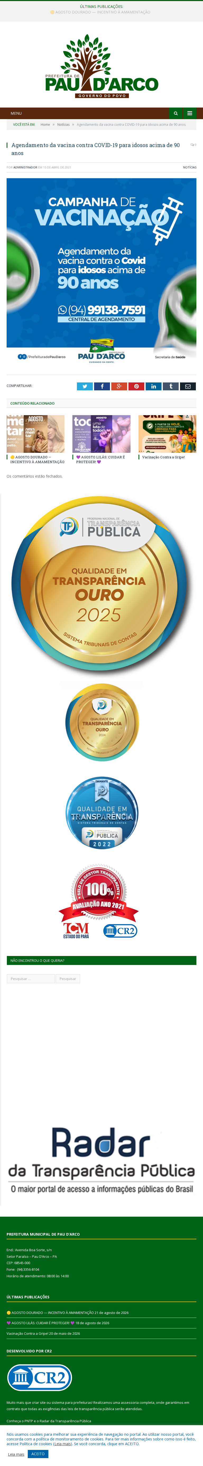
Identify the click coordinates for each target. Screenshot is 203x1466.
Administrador (25, 167)
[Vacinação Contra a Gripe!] (167, 434)
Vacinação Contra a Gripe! (163, 457)
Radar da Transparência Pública (65, 1421)
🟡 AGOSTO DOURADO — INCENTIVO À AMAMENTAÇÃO (37, 459)
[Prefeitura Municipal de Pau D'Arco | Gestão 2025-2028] (101, 65)
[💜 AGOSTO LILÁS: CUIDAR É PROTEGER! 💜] (101, 434)
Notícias (189, 167)
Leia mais (62, 1443)
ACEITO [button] (38, 1453)
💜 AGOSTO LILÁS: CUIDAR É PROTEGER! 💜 (100, 12)
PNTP (29, 1421)
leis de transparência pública (91, 1408)
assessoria (130, 1402)
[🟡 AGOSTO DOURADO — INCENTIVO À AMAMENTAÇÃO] (35, 434)
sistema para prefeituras (72, 1402)
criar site (39, 1402)
